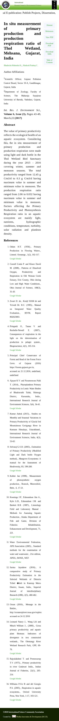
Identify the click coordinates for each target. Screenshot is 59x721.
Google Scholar (15, 259)
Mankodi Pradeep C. (30, 65)
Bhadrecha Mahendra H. (12, 65)
